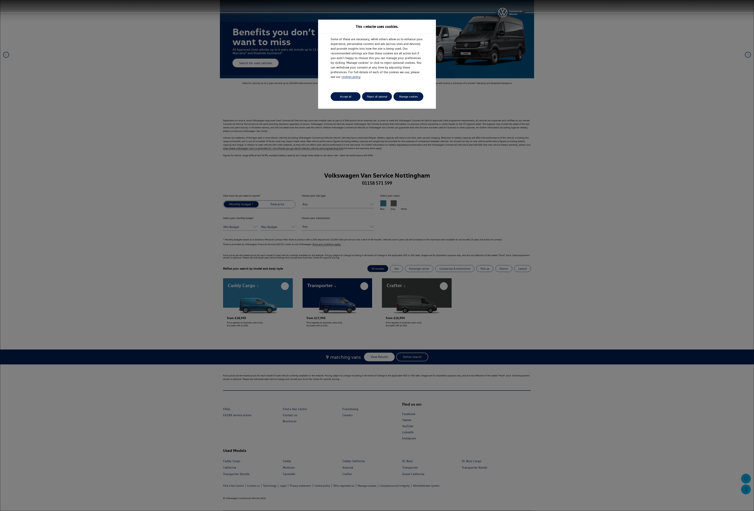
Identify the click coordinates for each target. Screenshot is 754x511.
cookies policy (350, 77)
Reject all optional (377, 96)
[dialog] (377, 255)
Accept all (345, 96)
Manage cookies (408, 96)
